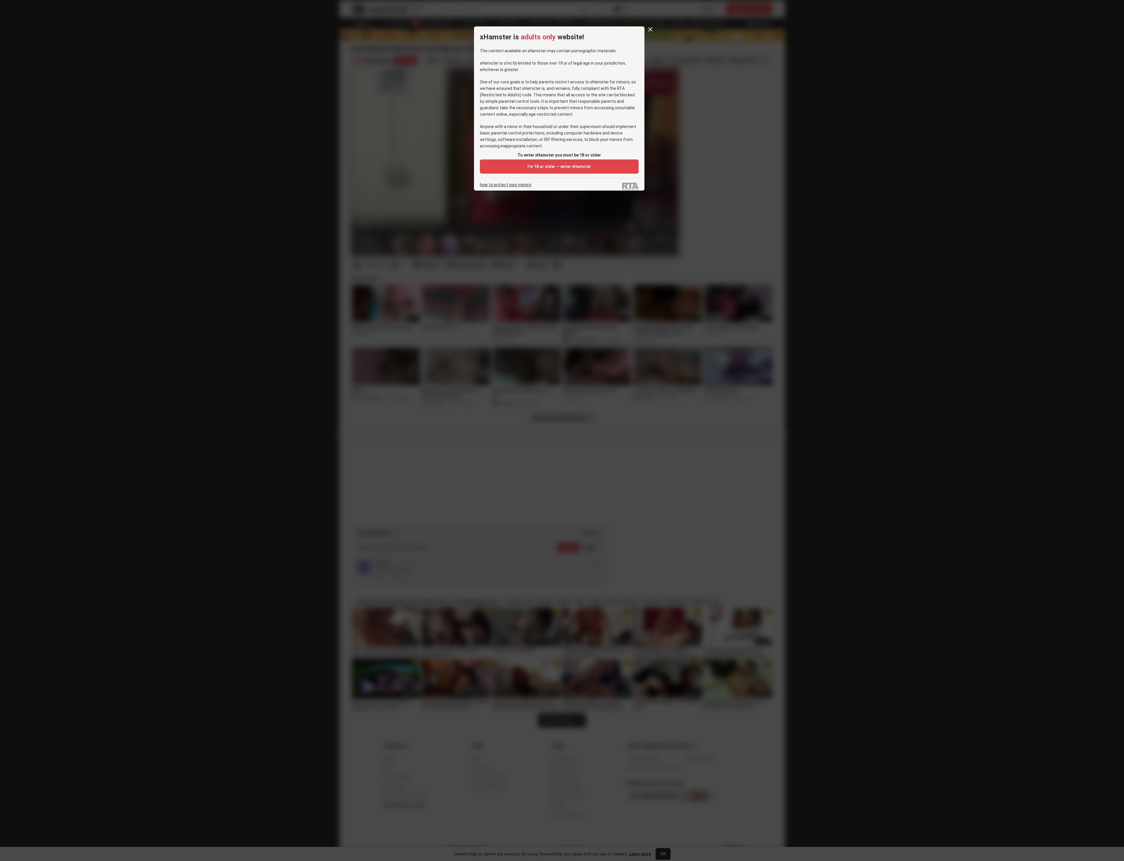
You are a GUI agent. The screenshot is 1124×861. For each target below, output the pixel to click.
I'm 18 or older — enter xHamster (559, 166)
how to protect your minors (505, 185)
